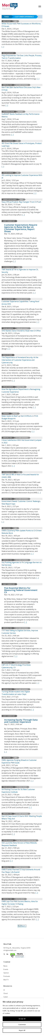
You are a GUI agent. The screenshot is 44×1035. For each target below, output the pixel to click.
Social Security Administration (26, 840)
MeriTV (6, 980)
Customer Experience (22, 85)
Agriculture (20, 387)
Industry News (7, 355)
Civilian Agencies (8, 141)
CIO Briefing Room (8, 111)
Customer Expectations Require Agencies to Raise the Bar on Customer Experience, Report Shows (20, 228)
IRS (17, 141)
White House (6, 21)
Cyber (5, 997)
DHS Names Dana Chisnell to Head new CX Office (21, 330)
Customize (22, 1024)
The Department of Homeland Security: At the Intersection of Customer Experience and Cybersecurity (20, 360)
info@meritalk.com (9, 950)
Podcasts (6, 976)
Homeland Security (22, 299)
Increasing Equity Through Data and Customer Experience (21, 720)
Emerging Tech (7, 85)
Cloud (5, 993)
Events (5, 969)
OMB (15, 21)
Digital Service (20, 899)
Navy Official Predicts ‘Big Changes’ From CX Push (21, 202)
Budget (15, 413)
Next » (23, 926)
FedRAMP (20, 111)
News (5, 966)
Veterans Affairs (22, 787)
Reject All (22, 1030)
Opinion (6, 973)
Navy (21, 199)
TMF (19, 267)
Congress (6, 413)
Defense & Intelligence (9, 199)
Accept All (22, 1019)
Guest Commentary (9, 221)
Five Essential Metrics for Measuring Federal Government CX (20, 590)
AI (4, 990)
